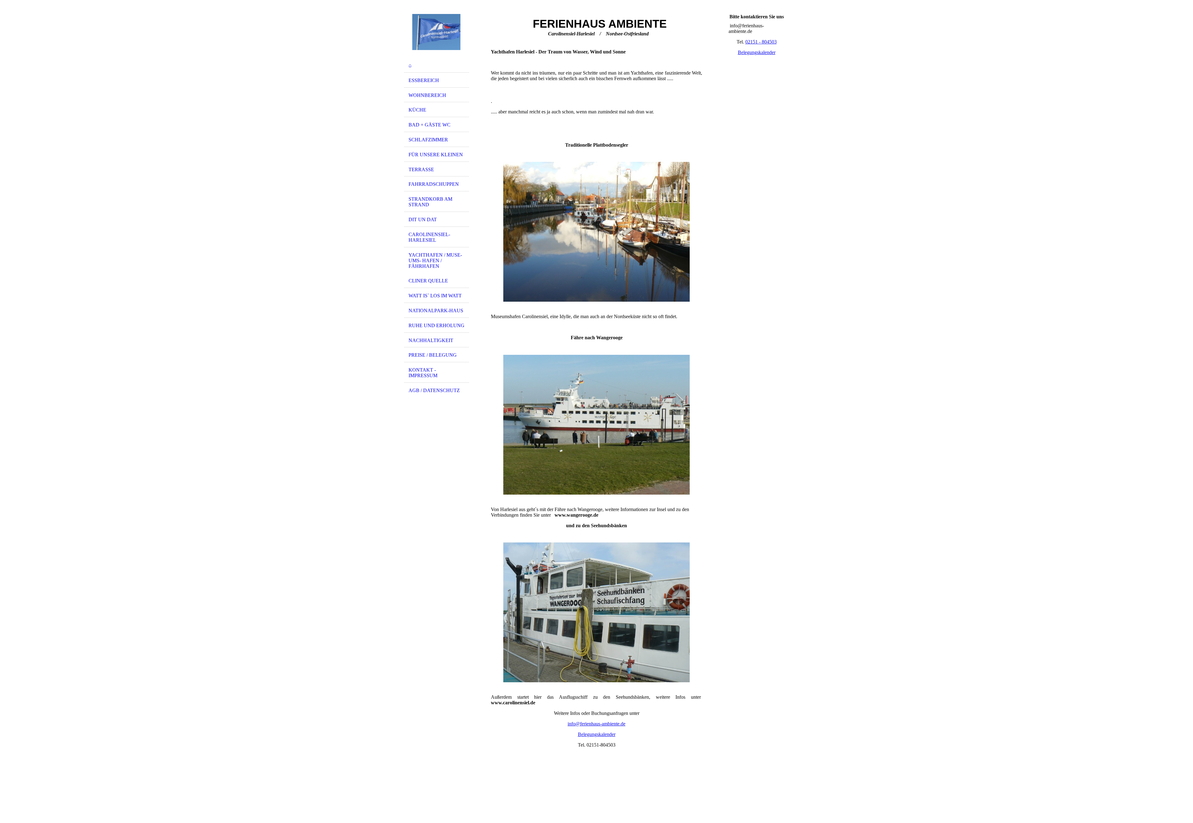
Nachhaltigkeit (431, 340)
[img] (436, 32)
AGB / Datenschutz (434, 390)
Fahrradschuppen (434, 184)
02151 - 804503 (761, 41)
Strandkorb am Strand (430, 201)
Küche (417, 109)
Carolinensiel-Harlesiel (429, 237)
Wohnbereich (427, 95)
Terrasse (421, 169)
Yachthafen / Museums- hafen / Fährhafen (435, 260)
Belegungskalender (596, 734)
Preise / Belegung (433, 355)
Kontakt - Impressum (423, 372)
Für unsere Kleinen (436, 154)
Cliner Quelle (428, 280)
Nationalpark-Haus (436, 310)
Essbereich (424, 80)
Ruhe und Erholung (436, 325)
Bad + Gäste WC (429, 124)
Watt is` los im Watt (435, 295)
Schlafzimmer (428, 139)
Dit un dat (423, 219)
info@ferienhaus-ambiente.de (596, 723)
